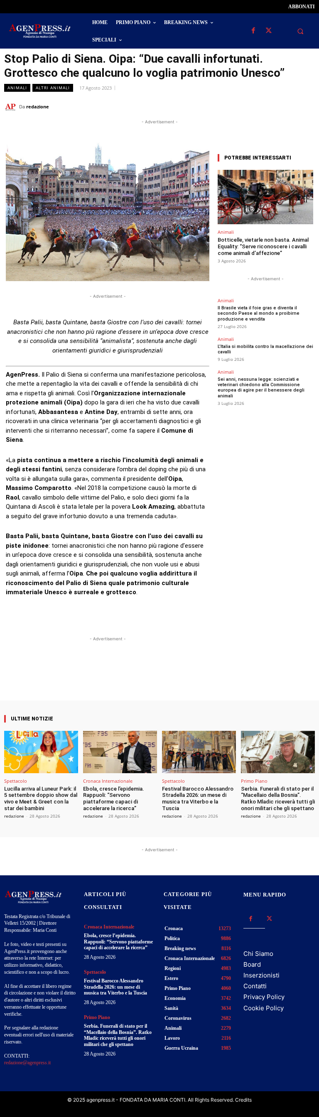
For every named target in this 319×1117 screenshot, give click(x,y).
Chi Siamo (258, 954)
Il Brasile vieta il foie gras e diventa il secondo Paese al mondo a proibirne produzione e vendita (258, 313)
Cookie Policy (263, 1008)
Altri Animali (53, 88)
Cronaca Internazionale (108, 781)
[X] (268, 31)
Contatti (255, 986)
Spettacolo (15, 781)
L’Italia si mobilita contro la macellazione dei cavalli (265, 349)
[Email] (287, 106)
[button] (300, 31)
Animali (17, 88)
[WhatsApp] (268, 106)
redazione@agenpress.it (27, 1063)
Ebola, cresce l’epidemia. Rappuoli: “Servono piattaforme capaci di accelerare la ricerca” (113, 798)
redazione (37, 106)
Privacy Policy (264, 997)
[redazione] (11, 106)
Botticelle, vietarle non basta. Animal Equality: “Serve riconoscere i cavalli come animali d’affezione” (263, 246)
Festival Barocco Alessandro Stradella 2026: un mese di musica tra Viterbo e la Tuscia (197, 798)
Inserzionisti (261, 975)
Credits (243, 1100)
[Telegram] (306, 106)
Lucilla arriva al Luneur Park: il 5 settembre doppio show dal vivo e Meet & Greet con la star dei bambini (40, 798)
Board (252, 964)
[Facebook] (253, 31)
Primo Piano (254, 781)
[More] (182, 677)
